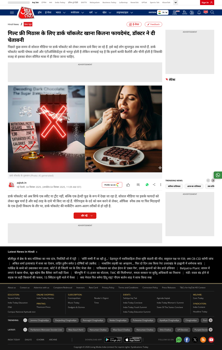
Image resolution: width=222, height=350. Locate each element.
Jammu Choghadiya (40, 320)
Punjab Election (202, 329)
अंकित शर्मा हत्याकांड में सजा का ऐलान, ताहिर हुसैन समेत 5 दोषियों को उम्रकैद (56, 263)
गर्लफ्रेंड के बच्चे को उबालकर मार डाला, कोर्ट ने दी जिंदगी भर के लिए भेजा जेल (51, 268)
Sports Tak (154, 2)
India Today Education (18, 302)
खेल (104, 12)
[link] (211, 2)
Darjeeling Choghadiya (65, 320)
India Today (60, 2)
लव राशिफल (212, 186)
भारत (58, 12)
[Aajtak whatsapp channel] (179, 340)
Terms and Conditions (128, 287)
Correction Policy (150, 287)
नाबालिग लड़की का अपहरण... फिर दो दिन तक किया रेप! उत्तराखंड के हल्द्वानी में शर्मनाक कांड (153, 263)
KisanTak (166, 2)
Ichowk (40, 339)
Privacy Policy (108, 287)
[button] (213, 180)
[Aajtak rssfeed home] (203, 340)
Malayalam (95, 2)
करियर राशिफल (174, 186)
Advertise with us (41, 287)
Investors (80, 287)
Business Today (109, 2)
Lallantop (123, 2)
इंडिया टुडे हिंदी (73, 2)
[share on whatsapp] (218, 175)
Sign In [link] (205, 2)
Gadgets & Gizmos (76, 307)
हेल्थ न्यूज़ (28, 24)
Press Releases (169, 287)
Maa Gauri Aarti (75, 329)
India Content (199, 307)
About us (12, 287)
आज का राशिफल (194, 186)
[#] (147, 185)
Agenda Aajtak (163, 298)
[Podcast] (192, 12)
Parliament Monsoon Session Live (46, 329)
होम (40, 12)
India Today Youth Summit (135, 307)
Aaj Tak (35, 2)
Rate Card (93, 287)
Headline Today (200, 311)
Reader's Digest (101, 298)
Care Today (198, 298)
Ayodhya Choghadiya (169, 320)
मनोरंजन (75, 12)
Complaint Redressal (62, 287)
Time (96, 302)
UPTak (144, 2)
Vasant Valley (14, 298)
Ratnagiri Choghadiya (93, 320)
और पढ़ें (84, 215)
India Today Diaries (45, 298)
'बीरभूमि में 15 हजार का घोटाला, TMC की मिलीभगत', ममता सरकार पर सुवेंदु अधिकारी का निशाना (129, 273)
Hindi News (13, 24)
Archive (53, 339)
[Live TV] (206, 12)
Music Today (73, 302)
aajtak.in (21, 182)
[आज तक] (26, 13)
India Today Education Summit (136, 311)
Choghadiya (191, 320)
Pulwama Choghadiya (143, 320)
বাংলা (50, 2)
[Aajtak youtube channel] (211, 340)
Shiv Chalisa (165, 329)
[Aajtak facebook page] (187, 340)
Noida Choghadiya (118, 320)
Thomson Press (44, 307)
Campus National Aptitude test (21, 311)
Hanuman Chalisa (98, 329)
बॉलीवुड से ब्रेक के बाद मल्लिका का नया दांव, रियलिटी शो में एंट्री (44, 259)
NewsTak (135, 2)
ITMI (10, 307)
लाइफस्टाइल (122, 12)
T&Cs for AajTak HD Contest (192, 287)
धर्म (90, 12)
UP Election (182, 329)
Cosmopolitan (74, 298)
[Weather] (184, 12)
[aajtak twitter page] (195, 340)
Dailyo (28, 339)
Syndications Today (139, 347)
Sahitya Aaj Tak (130, 298)
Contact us (25, 287)
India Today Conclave (132, 302)
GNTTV (84, 2)
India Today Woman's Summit (170, 302)
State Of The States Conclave (170, 307)
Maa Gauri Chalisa (121, 329)
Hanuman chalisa (145, 329)
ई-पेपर (44, 2)
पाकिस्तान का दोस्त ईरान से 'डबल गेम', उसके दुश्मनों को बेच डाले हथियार (137, 268)
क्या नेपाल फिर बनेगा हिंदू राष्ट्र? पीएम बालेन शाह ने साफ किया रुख (116, 277)
